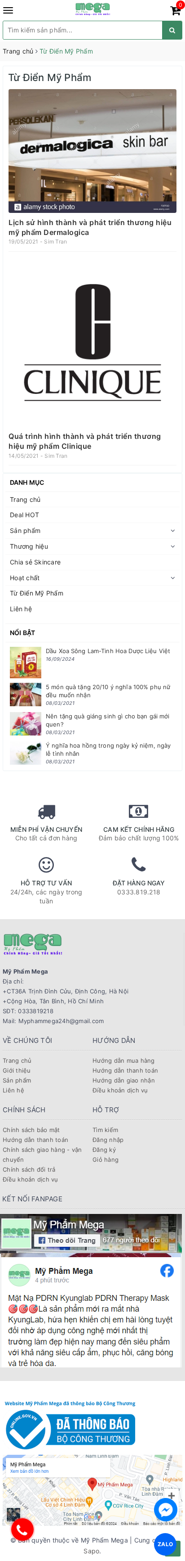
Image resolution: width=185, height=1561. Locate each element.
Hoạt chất (25, 578)
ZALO (165, 1544)
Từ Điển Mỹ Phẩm (36, 593)
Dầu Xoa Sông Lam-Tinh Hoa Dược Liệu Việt (108, 650)
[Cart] (175, 12)
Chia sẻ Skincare (35, 562)
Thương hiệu (29, 546)
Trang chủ (25, 499)
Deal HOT (24, 515)
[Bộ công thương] (70, 1424)
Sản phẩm (25, 530)
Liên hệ (21, 609)
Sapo (91, 1551)
